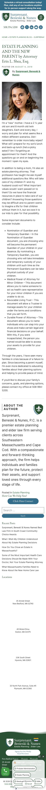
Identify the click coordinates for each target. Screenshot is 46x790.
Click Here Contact (23, 501)
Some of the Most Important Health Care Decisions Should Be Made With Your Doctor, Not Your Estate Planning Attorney (23, 558)
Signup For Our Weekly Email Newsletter (23, 752)
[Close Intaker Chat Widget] (43, 756)
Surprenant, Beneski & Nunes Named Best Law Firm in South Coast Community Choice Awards (22, 531)
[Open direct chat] (39, 756)
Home (4, 37)
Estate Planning (21, 492)
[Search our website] (23, 510)
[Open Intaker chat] (16, 788)
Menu (40, 19)
